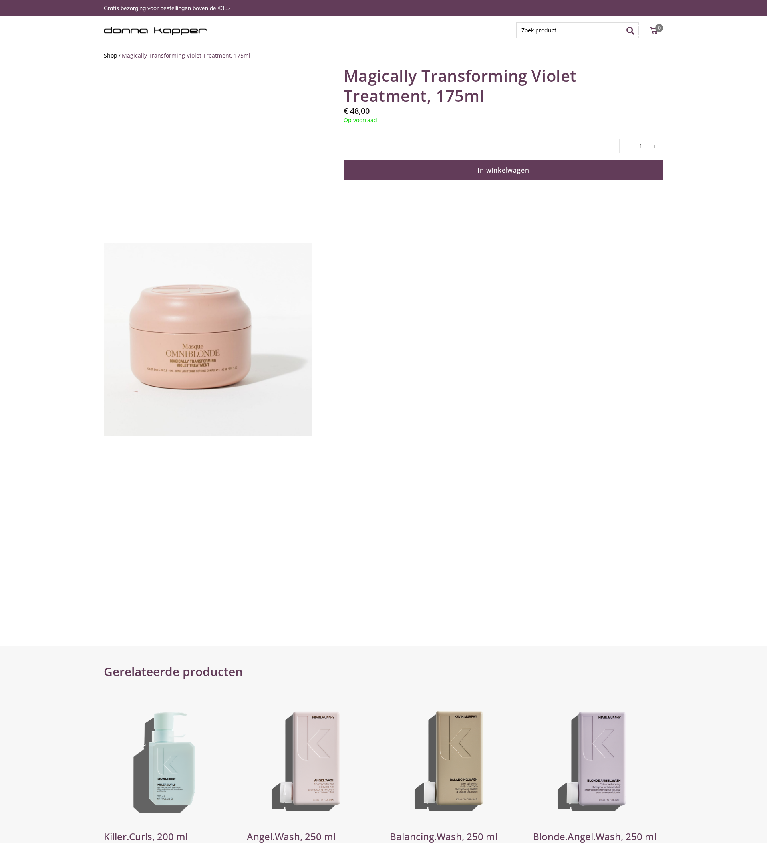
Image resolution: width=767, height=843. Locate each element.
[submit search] (633, 30)
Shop (110, 55)
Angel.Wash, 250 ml (291, 836)
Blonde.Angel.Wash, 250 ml (594, 836)
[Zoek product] (577, 30)
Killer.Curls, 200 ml (146, 836)
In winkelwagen (503, 170)
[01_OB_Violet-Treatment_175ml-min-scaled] (208, 340)
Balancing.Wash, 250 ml (443, 836)
